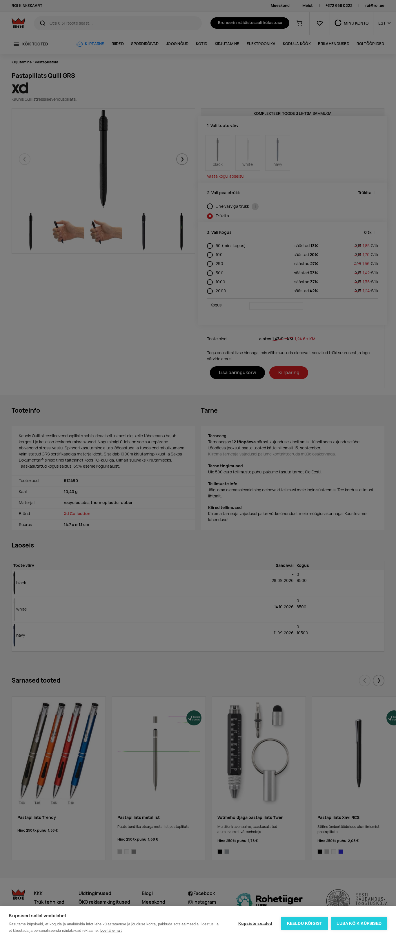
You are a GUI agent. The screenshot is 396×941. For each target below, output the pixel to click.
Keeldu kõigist (304, 923)
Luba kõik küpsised (359, 923)
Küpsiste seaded (255, 923)
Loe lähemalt (111, 930)
